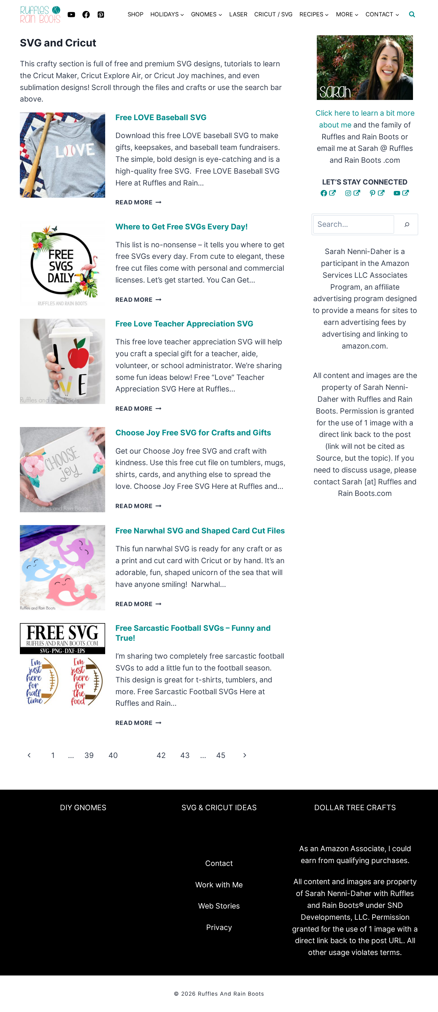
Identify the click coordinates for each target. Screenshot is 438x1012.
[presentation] (62, 155)
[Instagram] (202, 842)
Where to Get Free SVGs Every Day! (181, 226)
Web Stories (219, 905)
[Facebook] (185, 842)
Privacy (219, 927)
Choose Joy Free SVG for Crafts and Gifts (193, 432)
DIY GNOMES (83, 807)
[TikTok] (253, 842)
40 (113, 755)
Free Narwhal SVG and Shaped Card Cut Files (200, 530)
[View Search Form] (412, 14)
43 (185, 755)
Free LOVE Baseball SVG (160, 117)
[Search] (407, 224)
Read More (138, 202)
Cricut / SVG (273, 14)
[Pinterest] (100, 14)
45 (220, 755)
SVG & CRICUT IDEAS (219, 807)
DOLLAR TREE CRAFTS (355, 807)
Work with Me (219, 884)
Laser (238, 14)
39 (89, 755)
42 (161, 755)
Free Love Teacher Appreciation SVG (184, 323)
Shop (135, 14)
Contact (219, 863)
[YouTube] (236, 842)
